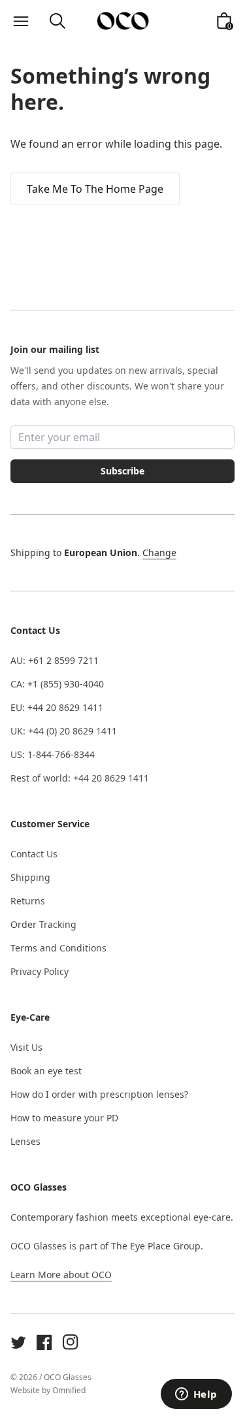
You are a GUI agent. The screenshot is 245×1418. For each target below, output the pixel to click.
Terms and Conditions (58, 948)
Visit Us (26, 1047)
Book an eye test (46, 1070)
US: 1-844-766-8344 (52, 754)
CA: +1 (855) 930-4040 (57, 684)
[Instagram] (70, 1342)
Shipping (30, 877)
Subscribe (122, 471)
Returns (27, 901)
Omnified (69, 1390)
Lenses (25, 1141)
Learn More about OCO (61, 1274)
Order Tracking (43, 924)
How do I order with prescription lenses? (99, 1094)
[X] (18, 1342)
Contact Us (33, 854)
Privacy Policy (39, 971)
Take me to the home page (95, 189)
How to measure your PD (64, 1118)
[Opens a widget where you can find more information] (196, 1395)
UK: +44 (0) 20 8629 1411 (63, 731)
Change (159, 552)
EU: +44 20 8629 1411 (56, 707)
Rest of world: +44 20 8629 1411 (79, 778)
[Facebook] (44, 1342)
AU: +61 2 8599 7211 (54, 660)
